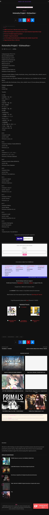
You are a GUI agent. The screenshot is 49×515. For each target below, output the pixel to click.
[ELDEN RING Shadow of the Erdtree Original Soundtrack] (6, 469)
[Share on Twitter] (24, 20)
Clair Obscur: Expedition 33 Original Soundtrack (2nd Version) (24, 475)
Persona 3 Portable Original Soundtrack (13, 33)
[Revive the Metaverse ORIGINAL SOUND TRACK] (24, 326)
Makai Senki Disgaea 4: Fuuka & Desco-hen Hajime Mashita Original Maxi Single (22, 31)
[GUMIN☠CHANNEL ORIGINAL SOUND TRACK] (12, 326)
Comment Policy (12, 415)
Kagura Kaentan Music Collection (12, 40)
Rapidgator (20, 283)
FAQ (12, 491)
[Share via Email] (32, 20)
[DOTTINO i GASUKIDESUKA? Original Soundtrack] (13, 381)
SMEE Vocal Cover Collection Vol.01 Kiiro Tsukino (15, 29)
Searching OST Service (37, 294)
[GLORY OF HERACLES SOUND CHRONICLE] (13, 363)
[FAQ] (6, 494)
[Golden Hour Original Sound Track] (36, 401)
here (27, 300)
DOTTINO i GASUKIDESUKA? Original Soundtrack (12, 391)
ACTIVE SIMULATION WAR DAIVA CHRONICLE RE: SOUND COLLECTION (21, 38)
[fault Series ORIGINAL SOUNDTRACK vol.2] (36, 363)
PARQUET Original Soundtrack (11, 36)
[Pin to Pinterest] (28, 20)
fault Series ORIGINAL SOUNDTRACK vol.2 (36, 372)
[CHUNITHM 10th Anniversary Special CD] (36, 326)
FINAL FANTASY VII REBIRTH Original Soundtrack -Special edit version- (25, 483)
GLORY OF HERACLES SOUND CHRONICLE (12, 372)
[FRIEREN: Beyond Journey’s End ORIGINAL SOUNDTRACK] (6, 461)
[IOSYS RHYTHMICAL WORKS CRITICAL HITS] (12, 312)
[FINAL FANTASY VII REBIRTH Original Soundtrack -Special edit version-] (6, 486)
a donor (31, 283)
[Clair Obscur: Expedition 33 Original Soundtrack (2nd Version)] (6, 478)
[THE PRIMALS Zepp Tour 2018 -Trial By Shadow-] (13, 401)
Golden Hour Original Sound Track (36, 411)
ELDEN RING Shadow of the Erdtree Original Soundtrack (22, 466)
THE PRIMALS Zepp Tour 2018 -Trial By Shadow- (12, 411)
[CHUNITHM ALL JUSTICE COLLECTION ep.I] (36, 312)
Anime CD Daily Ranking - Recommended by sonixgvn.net (38, 277)
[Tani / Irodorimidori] (24, 312)
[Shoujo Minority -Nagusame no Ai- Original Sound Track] (36, 381)
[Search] (48, 1)
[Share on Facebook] (20, 20)
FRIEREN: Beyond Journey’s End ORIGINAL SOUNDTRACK (22, 458)
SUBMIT (24, 254)
